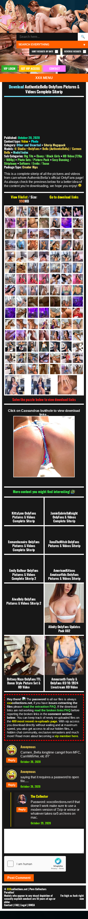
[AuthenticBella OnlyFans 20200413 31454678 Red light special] (21, 279)
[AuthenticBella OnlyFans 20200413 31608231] (44, 279)
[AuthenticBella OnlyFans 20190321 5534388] (44, 223)
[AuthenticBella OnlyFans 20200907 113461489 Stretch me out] (33, 313)
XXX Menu (44, 78)
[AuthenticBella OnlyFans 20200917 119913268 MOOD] (21, 335)
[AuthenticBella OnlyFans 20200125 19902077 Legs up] (66, 256)
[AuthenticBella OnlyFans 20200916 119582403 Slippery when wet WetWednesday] (66, 324)
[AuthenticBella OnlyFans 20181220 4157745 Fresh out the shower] (21, 211)
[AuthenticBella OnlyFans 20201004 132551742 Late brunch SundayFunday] (66, 358)
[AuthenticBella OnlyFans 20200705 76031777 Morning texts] (66, 301)
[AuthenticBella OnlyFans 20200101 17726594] (10, 234)
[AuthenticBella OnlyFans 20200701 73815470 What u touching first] (44, 301)
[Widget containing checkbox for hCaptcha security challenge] (35, 864)
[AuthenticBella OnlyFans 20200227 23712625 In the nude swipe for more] (55, 268)
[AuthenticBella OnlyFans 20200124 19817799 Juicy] (44, 256)
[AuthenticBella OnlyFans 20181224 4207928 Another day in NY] (55, 211)
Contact (8, 905)
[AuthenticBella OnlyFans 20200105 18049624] (10, 245)
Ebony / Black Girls (48, 156)
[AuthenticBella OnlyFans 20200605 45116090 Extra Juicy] (78, 290)
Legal (24, 905)
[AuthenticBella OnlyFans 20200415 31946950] (78, 279)
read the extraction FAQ (39, 706)
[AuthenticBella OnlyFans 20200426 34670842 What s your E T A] (33, 290)
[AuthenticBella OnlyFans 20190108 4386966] (21, 223)
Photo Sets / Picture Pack (34, 159)
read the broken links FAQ (52, 710)
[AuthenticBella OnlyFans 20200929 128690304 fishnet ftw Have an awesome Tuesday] (55, 346)
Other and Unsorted (29, 145)
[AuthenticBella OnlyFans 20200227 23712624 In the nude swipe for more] (44, 268)
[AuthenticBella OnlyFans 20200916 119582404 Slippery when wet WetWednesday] (78, 324)
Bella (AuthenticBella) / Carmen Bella (42, 150)
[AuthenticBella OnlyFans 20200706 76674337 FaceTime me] (10, 313)
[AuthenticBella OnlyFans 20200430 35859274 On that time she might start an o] (55, 290)
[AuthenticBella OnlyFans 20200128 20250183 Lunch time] (78, 256)
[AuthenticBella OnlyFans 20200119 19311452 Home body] (78, 245)
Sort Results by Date (43, 51)
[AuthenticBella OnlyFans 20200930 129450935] (10, 358)
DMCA (31, 905)
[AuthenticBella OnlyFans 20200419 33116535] (10, 290)
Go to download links (64, 197)
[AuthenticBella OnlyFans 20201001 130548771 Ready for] (33, 358)
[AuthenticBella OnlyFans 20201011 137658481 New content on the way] (66, 369)
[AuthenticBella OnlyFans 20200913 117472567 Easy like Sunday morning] (33, 324)
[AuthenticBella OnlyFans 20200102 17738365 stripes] (21, 234)
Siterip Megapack (54, 145)
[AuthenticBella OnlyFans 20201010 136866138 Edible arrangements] (55, 369)
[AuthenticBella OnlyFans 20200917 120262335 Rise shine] (33, 335)
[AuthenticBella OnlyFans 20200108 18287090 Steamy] (21, 245)
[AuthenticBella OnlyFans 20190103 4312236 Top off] (66, 211)
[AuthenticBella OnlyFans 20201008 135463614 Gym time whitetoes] (21, 369)
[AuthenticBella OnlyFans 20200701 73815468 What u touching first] (33, 301)
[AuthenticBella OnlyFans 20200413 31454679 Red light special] (33, 279)
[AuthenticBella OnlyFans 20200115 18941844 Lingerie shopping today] (66, 245)
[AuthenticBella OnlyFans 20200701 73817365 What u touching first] (55, 301)
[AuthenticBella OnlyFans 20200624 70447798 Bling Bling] (10, 301)
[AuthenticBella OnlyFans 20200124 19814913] (33, 256)
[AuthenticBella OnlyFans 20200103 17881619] (66, 234)
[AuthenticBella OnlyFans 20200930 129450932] (78, 346)
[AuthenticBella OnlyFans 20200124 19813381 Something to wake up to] (10, 256)
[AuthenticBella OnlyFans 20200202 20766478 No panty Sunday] (10, 268)
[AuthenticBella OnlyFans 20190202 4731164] (33, 223)
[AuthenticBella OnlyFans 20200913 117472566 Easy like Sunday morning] (21, 324)
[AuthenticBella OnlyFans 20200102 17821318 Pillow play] (55, 234)
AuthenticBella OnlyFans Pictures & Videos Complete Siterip (52, 89)
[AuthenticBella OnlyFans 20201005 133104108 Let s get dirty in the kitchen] (78, 358)
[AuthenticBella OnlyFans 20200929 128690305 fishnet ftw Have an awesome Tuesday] (66, 346)
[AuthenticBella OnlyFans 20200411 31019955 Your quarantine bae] (10, 279)
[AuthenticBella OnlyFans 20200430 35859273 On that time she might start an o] (44, 290)
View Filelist (19, 197)
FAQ (17, 905)
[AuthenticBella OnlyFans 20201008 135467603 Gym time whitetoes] (33, 369)
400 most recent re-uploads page (34, 721)
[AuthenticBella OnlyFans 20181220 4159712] (33, 211)
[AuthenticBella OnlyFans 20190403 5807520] (55, 223)
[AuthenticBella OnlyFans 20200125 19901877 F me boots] (55, 256)
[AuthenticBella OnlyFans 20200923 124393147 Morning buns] (78, 335)
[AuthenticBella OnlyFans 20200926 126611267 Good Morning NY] (33, 346)
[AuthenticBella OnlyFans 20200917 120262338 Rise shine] (44, 335)
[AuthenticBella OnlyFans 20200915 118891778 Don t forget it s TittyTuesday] (55, 324)
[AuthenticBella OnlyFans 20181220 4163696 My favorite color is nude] (44, 211)
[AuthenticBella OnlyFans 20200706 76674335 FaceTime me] (78, 301)
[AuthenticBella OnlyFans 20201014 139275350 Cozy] (43, 384)
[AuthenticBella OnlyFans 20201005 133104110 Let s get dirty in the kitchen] (10, 369)
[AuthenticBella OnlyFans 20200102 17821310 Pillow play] (44, 234)
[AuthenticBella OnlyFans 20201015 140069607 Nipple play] (70, 384)
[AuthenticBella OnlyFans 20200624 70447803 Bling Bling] (21, 301)
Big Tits (29, 156)
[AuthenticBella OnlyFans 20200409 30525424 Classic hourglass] (78, 268)
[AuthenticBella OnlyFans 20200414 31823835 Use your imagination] (66, 279)
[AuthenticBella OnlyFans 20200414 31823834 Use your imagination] (55, 279)
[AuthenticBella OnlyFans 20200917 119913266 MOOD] (10, 335)
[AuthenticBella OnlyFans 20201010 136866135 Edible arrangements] (44, 369)
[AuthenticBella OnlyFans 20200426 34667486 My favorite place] (21, 290)
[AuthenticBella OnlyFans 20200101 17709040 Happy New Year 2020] (78, 223)
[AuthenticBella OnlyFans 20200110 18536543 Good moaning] (44, 245)
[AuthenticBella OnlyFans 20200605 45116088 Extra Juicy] (66, 290)
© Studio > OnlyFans (27, 148)
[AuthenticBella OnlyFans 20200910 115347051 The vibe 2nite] (78, 313)
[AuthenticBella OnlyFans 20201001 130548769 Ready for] (21, 358)
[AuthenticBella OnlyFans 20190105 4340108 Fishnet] (10, 223)
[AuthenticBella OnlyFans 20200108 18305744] (33, 245)
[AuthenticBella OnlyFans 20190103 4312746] (78, 211)
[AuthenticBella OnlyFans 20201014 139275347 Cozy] (17, 384)
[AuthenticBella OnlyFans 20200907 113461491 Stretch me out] (44, 313)
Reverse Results (73, 51)
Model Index (20, 152)
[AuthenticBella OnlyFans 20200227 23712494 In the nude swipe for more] (33, 268)
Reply (11, 760)
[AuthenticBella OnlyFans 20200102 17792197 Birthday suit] (33, 234)
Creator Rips (30, 167)
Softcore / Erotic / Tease (34, 163)
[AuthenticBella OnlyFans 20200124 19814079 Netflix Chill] (21, 256)
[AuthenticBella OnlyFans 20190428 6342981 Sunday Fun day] (66, 223)
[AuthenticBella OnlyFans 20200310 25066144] (66, 268)
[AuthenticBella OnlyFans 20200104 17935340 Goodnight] (78, 234)
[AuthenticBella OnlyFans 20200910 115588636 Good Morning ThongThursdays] (10, 324)
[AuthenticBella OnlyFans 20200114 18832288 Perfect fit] (55, 245)
